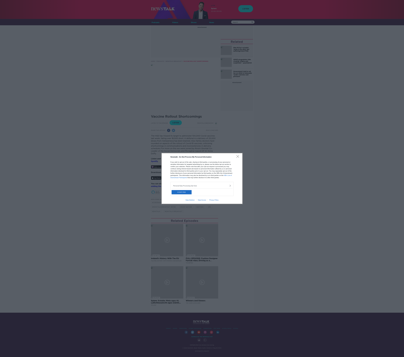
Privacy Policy (214, 200)
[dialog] (202, 178)
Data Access (202, 200)
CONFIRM (181, 192)
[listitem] (202, 186)
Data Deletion (190, 200)
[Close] (238, 157)
